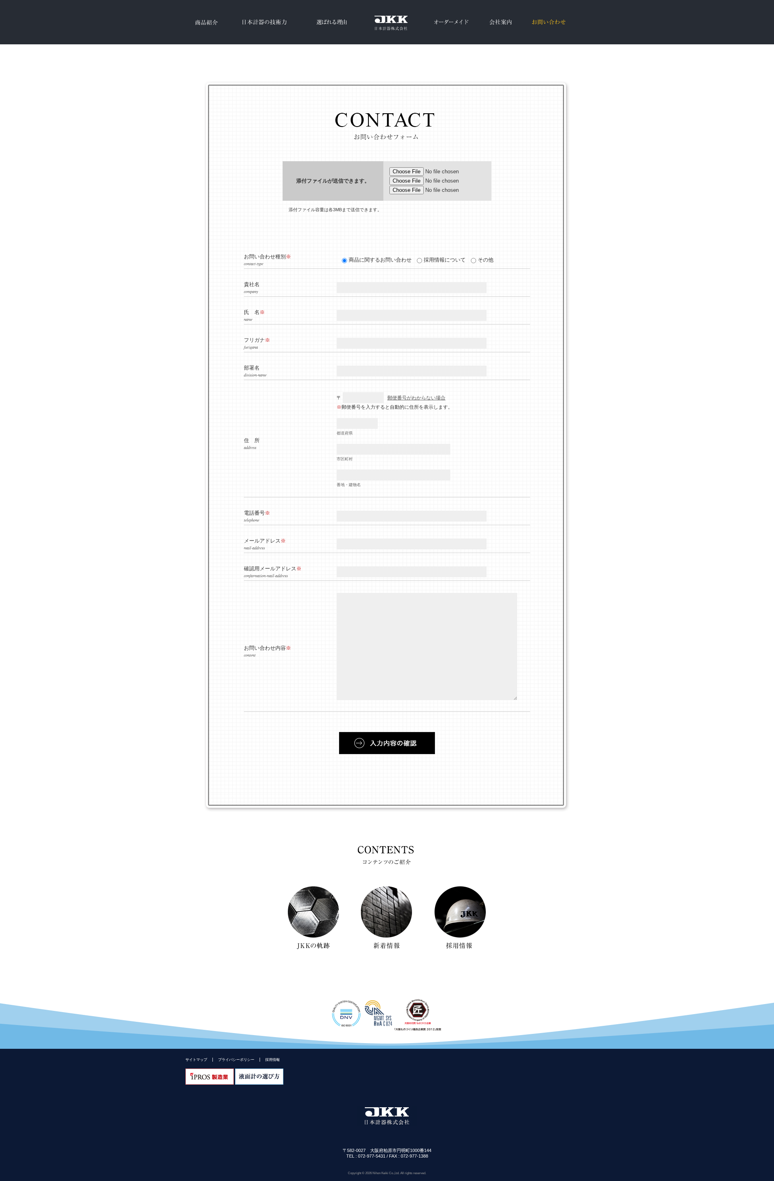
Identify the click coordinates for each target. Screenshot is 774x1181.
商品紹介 (205, 22)
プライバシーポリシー (236, 1059)
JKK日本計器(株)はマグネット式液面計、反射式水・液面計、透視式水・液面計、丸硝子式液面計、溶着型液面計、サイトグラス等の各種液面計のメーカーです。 (387, 22)
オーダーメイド (451, 22)
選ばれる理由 (331, 22)
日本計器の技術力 (263, 22)
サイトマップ (196, 1059)
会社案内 (500, 22)
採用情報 (272, 1059)
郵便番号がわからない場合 (416, 398)
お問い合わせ (548, 22)
